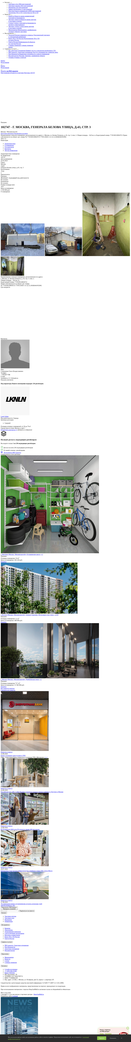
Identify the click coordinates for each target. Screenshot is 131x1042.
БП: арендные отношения (32, 50)
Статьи (22, 24)
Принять (101, 1038)
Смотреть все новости (8, 690)
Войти (3, 61)
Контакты (8, 149)
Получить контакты (7, 133)
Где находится (9, 147)
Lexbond (15, 996)
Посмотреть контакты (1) (9, 430)
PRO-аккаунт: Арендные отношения (33, 52)
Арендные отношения (12, 949)
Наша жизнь (5, 954)
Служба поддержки (11, 969)
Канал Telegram (10, 973)
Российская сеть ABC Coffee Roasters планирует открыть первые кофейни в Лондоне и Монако (32, 792)
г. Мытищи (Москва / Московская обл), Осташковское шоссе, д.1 (22, 554)
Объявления (9, 921)
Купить (102, 1033)
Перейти (3, 562)
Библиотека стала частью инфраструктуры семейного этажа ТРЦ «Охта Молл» (27, 871)
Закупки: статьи (21, 27)
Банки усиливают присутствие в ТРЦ (13, 755)
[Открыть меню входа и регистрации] (1, 64)
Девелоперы (9, 930)
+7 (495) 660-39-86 (11, 971)
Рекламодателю (26, 56)
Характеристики (10, 143)
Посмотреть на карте (21, 133)
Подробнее (108, 1033)
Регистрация (5, 62)
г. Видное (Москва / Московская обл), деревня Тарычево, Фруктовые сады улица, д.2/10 (29, 615)
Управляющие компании (13, 931)
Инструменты (5, 925)
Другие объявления (11, 150)
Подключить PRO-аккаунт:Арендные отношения (9, 908)
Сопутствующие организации (14, 933)
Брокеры (7, 928)
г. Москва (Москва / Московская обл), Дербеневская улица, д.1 (21, 679)
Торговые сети (19, 4)
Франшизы (18, 7)
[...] (46, 757)
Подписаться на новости (27, 911)
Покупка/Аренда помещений (24, 11)
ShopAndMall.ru (39, 994)
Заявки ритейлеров (20, 9)
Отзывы (17, 57)
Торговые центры (20, 6)
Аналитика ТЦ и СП (23, 12)
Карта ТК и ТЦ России (12, 937)
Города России (9, 938)
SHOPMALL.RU (8, 905)
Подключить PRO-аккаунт (12, 452)
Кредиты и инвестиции (12, 935)
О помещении (9, 145)
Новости (21, 17)
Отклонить (113, 1038)
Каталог (4, 913)
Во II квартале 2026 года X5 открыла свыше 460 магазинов (20, 829)
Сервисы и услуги (7, 942)
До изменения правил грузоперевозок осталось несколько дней (21, 904)
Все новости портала (7, 688)
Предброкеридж (28, 54)
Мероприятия (22, 30)
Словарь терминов (11, 962)
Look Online (5, 416)
